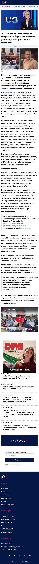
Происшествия (6, 498)
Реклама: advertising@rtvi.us (10, 546)
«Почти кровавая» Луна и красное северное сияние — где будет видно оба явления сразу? (19, 427)
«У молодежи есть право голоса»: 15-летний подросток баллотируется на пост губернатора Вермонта (18, 399)
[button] (35, 2)
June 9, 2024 (25, 228)
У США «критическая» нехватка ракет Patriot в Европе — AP (18, 388)
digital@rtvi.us (5, 543)
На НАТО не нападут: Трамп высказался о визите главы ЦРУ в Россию (19, 377)
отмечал (16, 267)
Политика (4, 492)
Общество (5, 46)
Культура (4, 501)
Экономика (5, 495)
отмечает (8, 92)
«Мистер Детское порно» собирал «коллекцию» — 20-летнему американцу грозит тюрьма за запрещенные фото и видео (20, 413)
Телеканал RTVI (7, 528)
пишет (6, 173)
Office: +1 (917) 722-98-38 (9, 550)
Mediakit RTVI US (6, 532)
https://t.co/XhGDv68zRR (13, 223)
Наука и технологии (7, 504)
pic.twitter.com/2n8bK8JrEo (14, 226)
